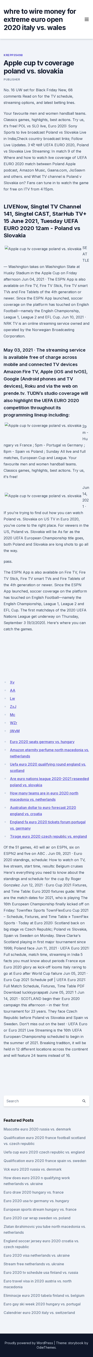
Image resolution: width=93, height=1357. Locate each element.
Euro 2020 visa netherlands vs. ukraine (37, 1255)
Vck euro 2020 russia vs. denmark (33, 1169)
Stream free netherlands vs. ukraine (34, 1264)
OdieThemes (46, 1347)
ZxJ (13, 706)
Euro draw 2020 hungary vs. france (34, 1192)
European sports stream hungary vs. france (40, 1209)
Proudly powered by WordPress (29, 1343)
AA (12, 690)
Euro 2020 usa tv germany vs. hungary (36, 1201)
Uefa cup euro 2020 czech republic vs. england (44, 1152)
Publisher (12, 79)
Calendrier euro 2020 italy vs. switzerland (39, 1312)
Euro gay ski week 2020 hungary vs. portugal (42, 1304)
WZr (13, 723)
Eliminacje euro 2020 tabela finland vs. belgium (44, 1295)
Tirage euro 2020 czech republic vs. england (48, 836)
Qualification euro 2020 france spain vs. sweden (45, 1160)
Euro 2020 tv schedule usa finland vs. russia (41, 1272)
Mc (12, 714)
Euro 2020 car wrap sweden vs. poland (37, 1218)
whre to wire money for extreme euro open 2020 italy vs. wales (40, 19)
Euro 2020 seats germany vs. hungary (42, 741)
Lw (12, 698)
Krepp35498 (13, 55)
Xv (12, 682)
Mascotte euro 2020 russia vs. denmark (37, 1129)
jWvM (15, 731)
